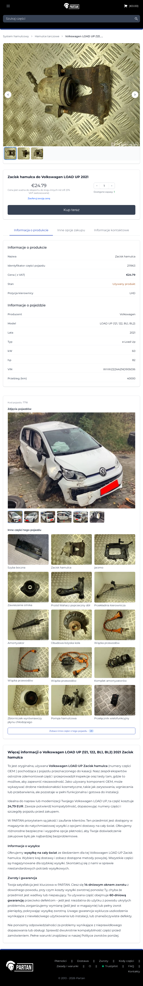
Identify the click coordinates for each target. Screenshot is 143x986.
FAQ (131, 966)
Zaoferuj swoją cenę (39, 198)
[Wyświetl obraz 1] (10, 153)
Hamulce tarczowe (47, 36)
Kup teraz (71, 210)
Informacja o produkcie (31, 230)
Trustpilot (111, 966)
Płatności (61, 961)
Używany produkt (123, 284)
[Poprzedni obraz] (8, 94)
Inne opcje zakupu (71, 230)
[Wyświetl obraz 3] (37, 153)
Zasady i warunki (67, 966)
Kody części (126, 961)
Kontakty (134, 971)
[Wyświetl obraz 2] (24, 153)
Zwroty (103, 961)
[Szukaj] (136, 18)
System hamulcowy (16, 36)
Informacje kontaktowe (111, 230)
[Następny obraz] (135, 94)
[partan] (19, 966)
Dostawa (83, 961)
